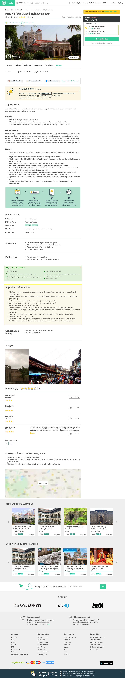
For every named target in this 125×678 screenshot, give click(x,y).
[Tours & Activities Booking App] (88, 663)
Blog (12, 640)
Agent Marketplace (96, 642)
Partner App (94, 649)
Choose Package (90, 23)
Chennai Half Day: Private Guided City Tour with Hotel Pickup (74, 569)
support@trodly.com (43, 622)
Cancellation (49, 65)
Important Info (38, 65)
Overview (10, 65)
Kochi (66, 649)
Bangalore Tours (43, 645)
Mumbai (67, 645)
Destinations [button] (95, 3)
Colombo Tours (43, 637)
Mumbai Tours (43, 642)
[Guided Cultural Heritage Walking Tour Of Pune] (49, 516)
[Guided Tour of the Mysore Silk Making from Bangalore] (49, 556)
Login (122, 3)
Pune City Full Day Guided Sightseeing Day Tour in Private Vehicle (22, 529)
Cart (114, 3)
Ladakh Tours (42, 654)
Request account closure (19, 654)
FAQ (12, 647)
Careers (13, 652)
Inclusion (18, 65)
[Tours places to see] (7, 3)
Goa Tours (41, 647)
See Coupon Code (110, 12)
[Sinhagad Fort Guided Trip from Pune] (75, 516)
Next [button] (69, 366)
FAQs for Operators (96, 647)
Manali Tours (42, 649)
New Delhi (67, 640)
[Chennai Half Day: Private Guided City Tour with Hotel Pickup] (75, 556)
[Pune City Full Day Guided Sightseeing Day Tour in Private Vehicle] (23, 516)
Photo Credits (16, 649)
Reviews (59, 65)
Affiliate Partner (95, 640)
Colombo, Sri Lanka (70, 637)
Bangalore (67, 642)
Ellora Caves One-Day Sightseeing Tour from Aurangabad (99, 529)
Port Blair (67, 654)
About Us (14, 637)
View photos (73, 57)
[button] (105, 3)
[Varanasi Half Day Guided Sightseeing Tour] (101, 556)
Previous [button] (16, 366)
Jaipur (66, 647)
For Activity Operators (78, 3)
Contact (14, 645)
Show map (43, 483)
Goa (65, 652)
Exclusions (27, 65)
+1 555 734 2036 (42, 624)
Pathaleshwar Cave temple (24, 168)
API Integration (95, 645)
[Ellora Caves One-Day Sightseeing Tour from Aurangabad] (101, 516)
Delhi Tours (41, 640)
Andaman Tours (43, 652)
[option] (43, 366)
